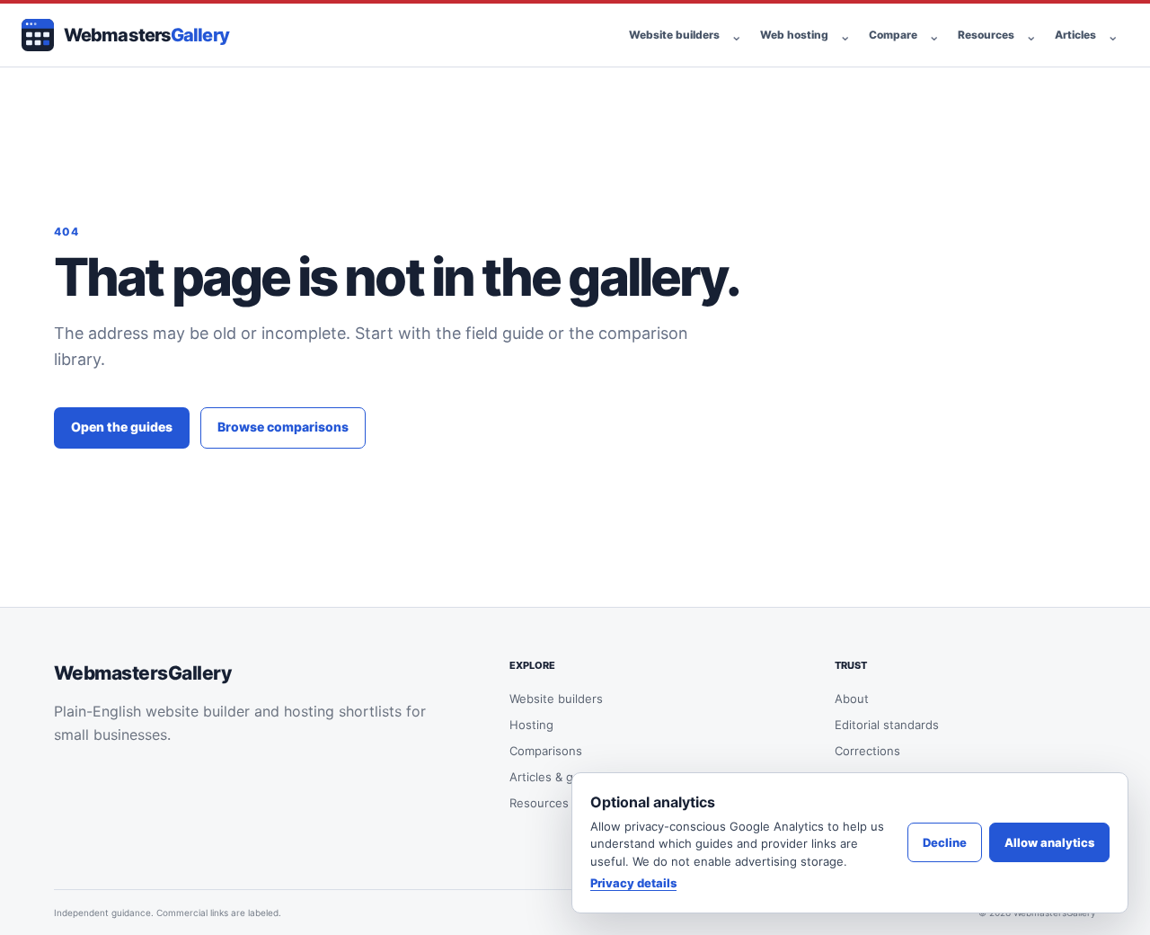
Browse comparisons (283, 426)
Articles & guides (556, 777)
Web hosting (794, 34)
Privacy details (633, 883)
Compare (893, 34)
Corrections (867, 751)
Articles (1075, 34)
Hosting (531, 724)
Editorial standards (887, 724)
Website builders (674, 34)
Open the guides (121, 426)
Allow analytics (1049, 842)
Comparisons (545, 751)
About (852, 698)
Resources (986, 34)
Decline (945, 842)
